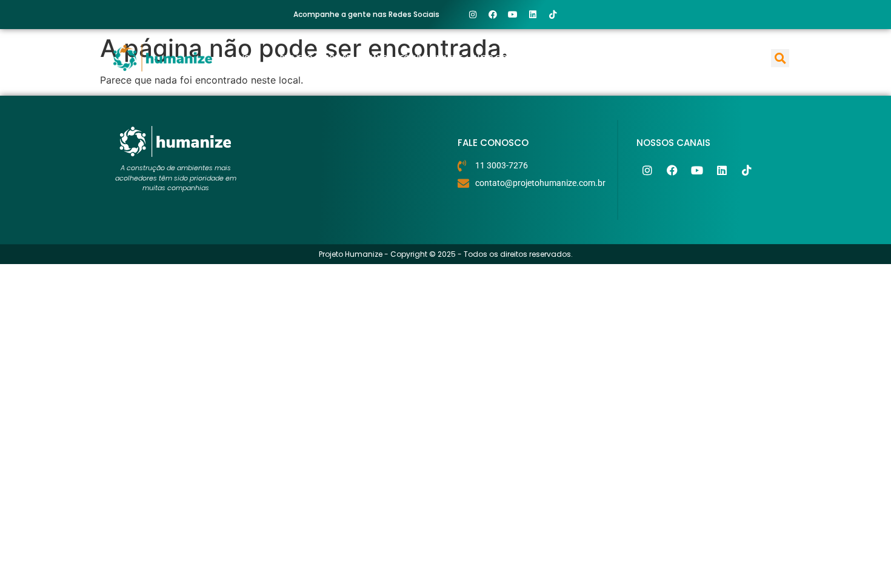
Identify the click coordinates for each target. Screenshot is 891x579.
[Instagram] (472, 14)
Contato (733, 58)
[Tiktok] (552, 14)
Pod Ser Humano (356, 58)
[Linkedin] (532, 14)
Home (249, 58)
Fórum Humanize (431, 58)
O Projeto (292, 58)
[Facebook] (492, 14)
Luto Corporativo (512, 58)
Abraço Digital (591, 58)
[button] (780, 58)
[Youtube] (512, 14)
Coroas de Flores (667, 58)
